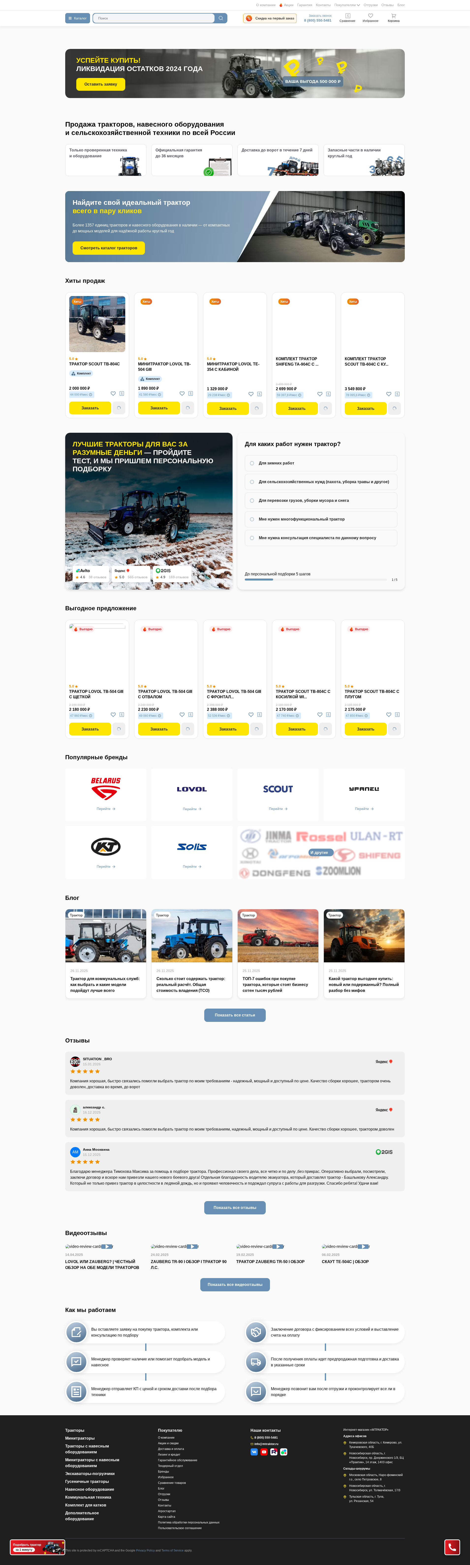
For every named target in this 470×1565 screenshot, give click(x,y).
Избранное (166, 1477)
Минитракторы (80, 1438)
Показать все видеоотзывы (235, 1284)
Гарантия (304, 5)
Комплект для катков (85, 1505)
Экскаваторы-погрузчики (90, 1474)
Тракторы (74, 1430)
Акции (289, 5)
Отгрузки (371, 5)
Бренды (163, 1471)
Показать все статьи (235, 1015)
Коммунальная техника (88, 1497)
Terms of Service (172, 1550)
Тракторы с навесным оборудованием (87, 1449)
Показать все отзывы (235, 1208)
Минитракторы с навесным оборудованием (92, 1463)
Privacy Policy (146, 1550)
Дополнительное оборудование (82, 1516)
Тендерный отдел (170, 1466)
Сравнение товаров (172, 1483)
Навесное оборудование (89, 1489)
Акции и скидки (168, 1443)
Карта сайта (166, 1517)
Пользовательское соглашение (180, 1528)
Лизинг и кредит (169, 1454)
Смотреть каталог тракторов (108, 248)
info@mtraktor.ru (266, 1444)
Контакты (323, 5)
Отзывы (387, 5)
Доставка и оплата (171, 1449)
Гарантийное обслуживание (177, 1460)
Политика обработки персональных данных (188, 1522)
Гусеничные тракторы (87, 1481)
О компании (266, 5)
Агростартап (167, 1511)
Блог (401, 5)
